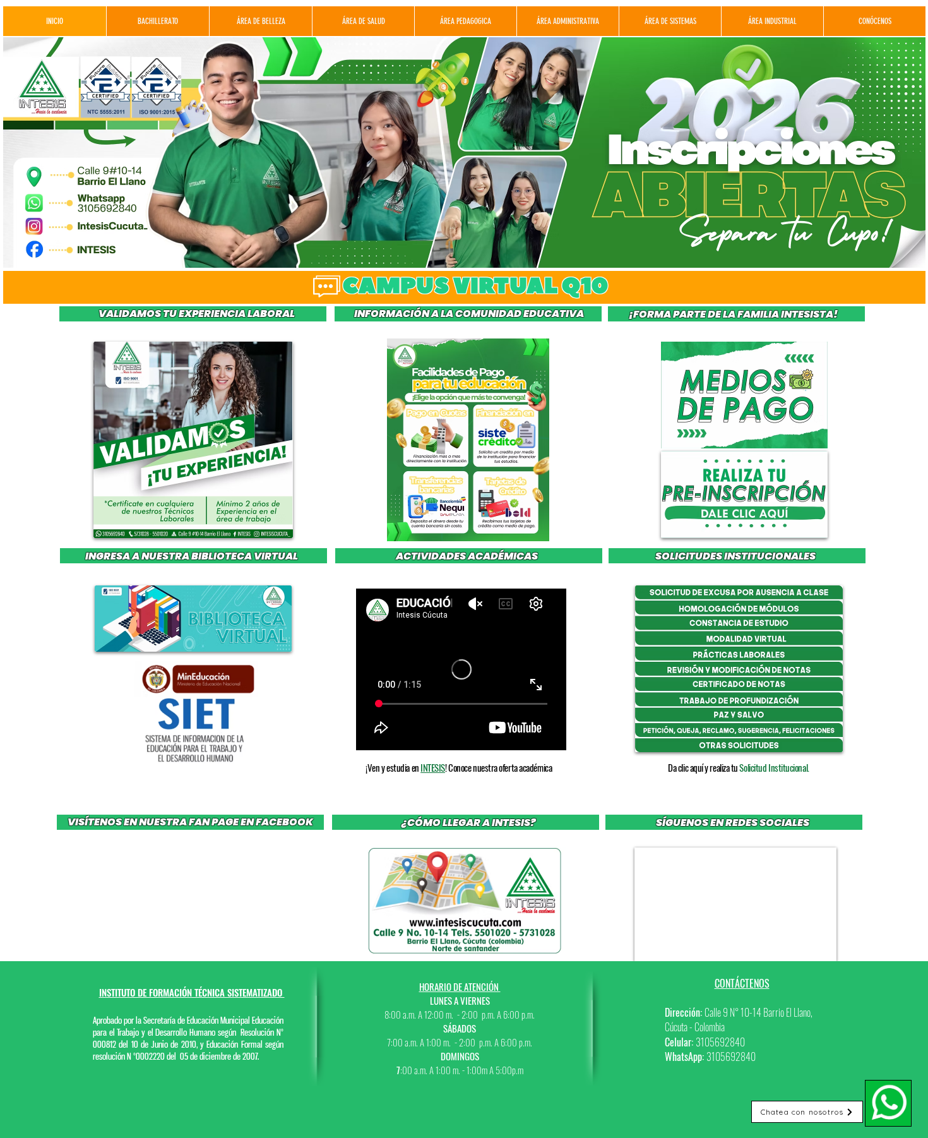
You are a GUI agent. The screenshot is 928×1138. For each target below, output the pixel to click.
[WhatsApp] (888, 1103)
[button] (468, 439)
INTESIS (432, 767)
